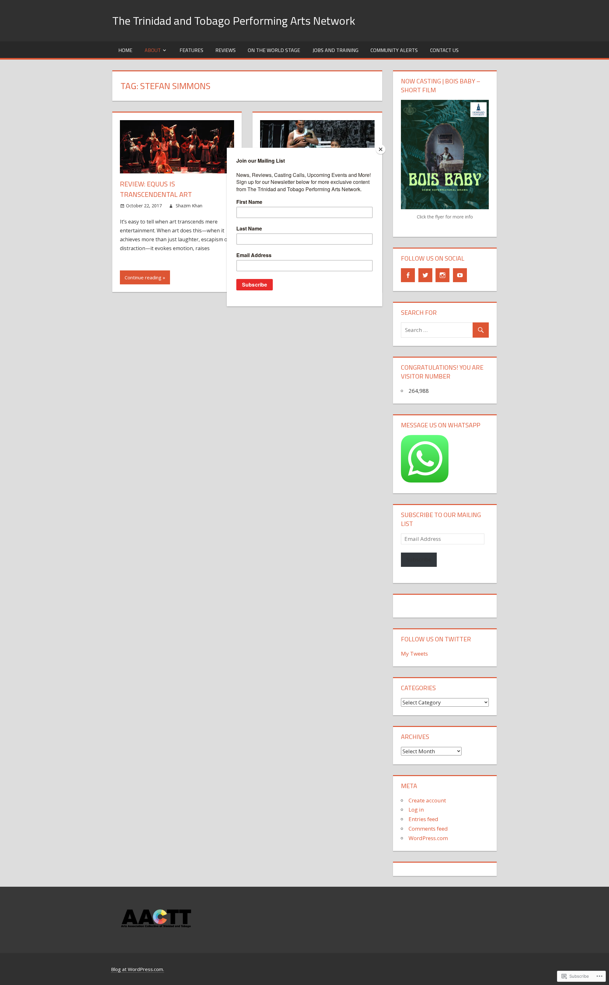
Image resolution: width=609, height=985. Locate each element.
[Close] (380, 149)
